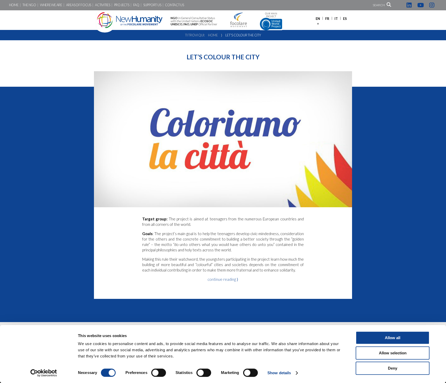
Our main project (271, 15)
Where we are (51, 5)
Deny (392, 368)
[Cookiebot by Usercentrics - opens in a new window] (43, 373)
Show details (279, 373)
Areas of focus (78, 5)
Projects (121, 5)
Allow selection (393, 353)
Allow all (392, 338)
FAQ (136, 5)
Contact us (174, 5)
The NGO (29, 5)
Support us (152, 5)
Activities (102, 5)
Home (14, 5)
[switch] (158, 373)
